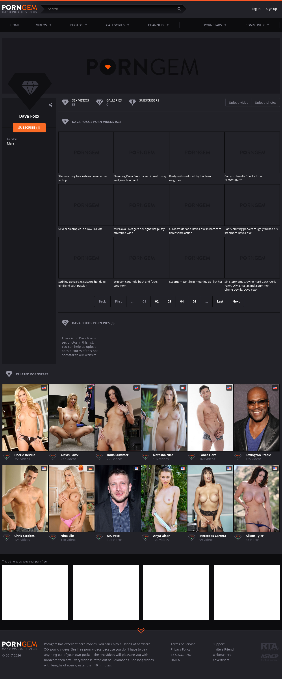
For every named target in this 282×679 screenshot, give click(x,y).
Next (236, 301)
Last (220, 301)
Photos (76, 25)
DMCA (175, 660)
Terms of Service (183, 644)
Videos (41, 25)
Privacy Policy (180, 649)
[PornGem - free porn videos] (19, 9)
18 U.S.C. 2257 (181, 655)
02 (157, 301)
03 (169, 301)
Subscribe (29, 127)
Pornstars (213, 25)
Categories (115, 25)
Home (15, 25)
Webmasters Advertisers (222, 657)
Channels (156, 25)
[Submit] (180, 8)
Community (255, 25)
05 (194, 301)
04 (182, 301)
